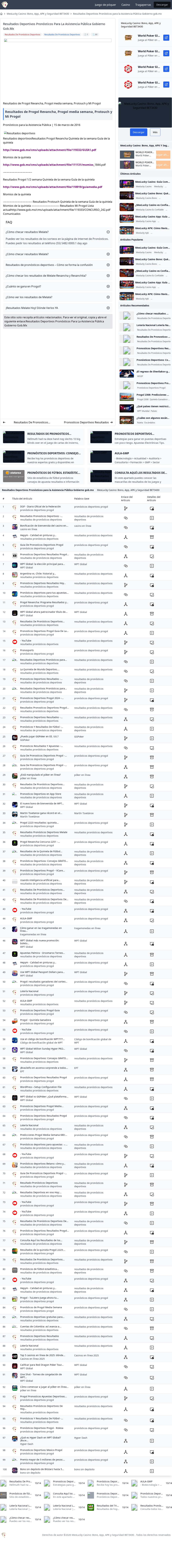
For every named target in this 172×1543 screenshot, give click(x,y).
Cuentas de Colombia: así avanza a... (40, 1326)
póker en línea (28, 778)
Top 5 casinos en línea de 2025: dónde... (42, 1355)
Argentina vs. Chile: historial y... (38, 573)
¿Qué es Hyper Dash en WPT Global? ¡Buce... (40, 1439)
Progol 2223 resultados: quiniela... (39, 822)
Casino (125, 5)
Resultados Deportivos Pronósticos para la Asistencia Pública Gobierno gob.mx (117, 13)
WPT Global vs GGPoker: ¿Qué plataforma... (44, 1096)
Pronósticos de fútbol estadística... (39, 1269)
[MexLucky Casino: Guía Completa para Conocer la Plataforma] (127, 184)
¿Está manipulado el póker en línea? (40, 774)
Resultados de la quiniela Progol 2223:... (42, 1249)
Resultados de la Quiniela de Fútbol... (41, 851)
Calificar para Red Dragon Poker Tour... (41, 1364)
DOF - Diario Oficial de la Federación (40, 506)
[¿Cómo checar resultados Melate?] (127, 316)
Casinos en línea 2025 (32, 1358)
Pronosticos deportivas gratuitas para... (42, 1316)
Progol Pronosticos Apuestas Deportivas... (43, 1396)
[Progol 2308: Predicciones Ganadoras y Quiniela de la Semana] (127, 397)
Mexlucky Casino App (146, 221)
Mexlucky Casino (144, 186)
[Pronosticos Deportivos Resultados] (127, 350)
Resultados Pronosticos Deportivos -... (41, 516)
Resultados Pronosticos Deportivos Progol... (44, 707)
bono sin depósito (30, 1472)
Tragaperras (143, 5)
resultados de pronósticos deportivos (41, 519)
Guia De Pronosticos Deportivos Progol (41, 544)
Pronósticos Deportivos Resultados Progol (43, 1077)
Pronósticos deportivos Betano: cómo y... (42, 1163)
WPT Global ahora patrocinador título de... (44, 611)
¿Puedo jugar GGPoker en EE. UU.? (39, 736)
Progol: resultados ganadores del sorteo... (43, 981)
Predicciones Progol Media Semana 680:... (43, 1134)
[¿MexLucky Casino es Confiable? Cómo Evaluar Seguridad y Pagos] (127, 207)
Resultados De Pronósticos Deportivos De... (44, 899)
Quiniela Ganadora (158, 399)
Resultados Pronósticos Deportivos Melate (43, 832)
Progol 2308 (142, 399)
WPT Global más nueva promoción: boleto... (39, 942)
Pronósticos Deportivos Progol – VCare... (42, 870)
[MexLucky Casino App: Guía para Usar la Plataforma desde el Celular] (127, 219)
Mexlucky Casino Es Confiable (150, 209)
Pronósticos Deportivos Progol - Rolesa (41, 1428)
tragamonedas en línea (33, 934)
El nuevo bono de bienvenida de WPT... (42, 803)
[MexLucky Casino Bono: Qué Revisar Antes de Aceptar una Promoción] (127, 195)
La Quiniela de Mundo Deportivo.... (39, 669)
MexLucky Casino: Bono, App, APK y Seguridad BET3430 (38, 13)
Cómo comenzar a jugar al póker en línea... (44, 1386)
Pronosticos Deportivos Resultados (86, 422)
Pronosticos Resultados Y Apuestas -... (41, 746)
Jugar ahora (163, 154)
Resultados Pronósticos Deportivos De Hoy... (41, 1407)
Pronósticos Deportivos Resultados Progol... (44, 1230)
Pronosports (27, 650)
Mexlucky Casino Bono (146, 198)
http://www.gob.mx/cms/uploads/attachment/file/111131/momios (48, 165)
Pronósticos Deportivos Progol (151, 388)
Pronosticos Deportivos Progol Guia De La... (44, 631)
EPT (22, 1071)
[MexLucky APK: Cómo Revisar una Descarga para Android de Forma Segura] (127, 230)
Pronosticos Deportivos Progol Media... (41, 1106)
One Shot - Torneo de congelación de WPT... (41, 1376)
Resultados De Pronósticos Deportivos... (42, 621)
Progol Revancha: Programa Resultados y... (44, 602)
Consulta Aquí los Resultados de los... (41, 1240)
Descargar (162, 4)
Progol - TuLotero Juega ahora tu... (39, 1297)
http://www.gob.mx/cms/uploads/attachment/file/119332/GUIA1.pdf (49, 150)
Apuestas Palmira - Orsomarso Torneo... (42, 952)
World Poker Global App (144, 152)
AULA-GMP (26, 918)
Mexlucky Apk (142, 233)
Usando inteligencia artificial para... (40, 880)
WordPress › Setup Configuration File (40, 1087)
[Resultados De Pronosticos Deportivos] (127, 339)
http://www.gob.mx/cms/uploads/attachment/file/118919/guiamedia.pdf (52, 187)
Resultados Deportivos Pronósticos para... (43, 659)
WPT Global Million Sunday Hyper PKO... (42, 1048)
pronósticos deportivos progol (37, 510)
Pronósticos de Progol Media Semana (41, 1307)
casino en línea (28, 529)
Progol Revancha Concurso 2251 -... (40, 841)
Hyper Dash (26, 1444)
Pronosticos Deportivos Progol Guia (40, 1010)
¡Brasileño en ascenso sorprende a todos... (44, 1067)
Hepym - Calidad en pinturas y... (38, 535)
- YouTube (25, 640)
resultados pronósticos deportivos (39, 538)
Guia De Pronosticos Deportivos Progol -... (43, 755)
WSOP (140, 376)
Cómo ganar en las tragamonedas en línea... (41, 929)
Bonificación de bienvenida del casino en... (44, 525)
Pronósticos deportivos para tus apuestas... (44, 592)
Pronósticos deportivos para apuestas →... (44, 1144)
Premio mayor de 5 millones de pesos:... (42, 1459)
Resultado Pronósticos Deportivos (39, 1182)
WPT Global (26, 567)
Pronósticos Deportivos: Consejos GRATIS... (44, 861)
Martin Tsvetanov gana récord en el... (41, 813)
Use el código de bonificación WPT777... (42, 1039)
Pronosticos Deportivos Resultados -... (41, 678)
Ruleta (140, 422)
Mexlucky (158, 186)
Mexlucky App (164, 221)
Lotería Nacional (29, 991)
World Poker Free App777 (143, 157)
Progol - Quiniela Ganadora (35, 1019)
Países (154, 411)
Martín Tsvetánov (29, 816)
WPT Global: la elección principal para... (42, 564)
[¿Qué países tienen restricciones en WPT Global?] (127, 408)
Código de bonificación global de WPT (41, 1042)
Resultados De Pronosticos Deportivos (31, 422)
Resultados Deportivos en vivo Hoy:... (40, 1192)
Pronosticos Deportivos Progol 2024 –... (42, 698)
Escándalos (149, 422)
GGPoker (25, 740)
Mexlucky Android (159, 233)
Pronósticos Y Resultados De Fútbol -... (41, 726)
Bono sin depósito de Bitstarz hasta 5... (42, 1469)
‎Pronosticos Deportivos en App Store (40, 793)
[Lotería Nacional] (127, 327)
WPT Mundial (143, 411)
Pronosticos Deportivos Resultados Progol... (44, 554)
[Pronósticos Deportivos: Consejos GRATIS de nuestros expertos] (127, 362)
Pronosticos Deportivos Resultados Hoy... (43, 583)
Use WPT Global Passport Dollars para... (42, 972)
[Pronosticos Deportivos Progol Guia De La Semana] (127, 385)
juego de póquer (105, 5)
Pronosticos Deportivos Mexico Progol (41, 1450)
